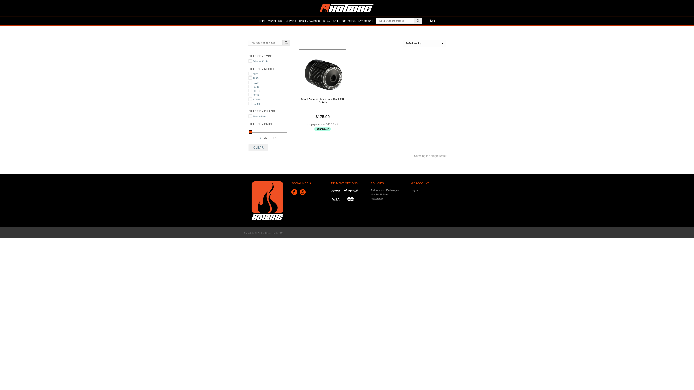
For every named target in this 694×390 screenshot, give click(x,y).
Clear (258, 147)
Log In (414, 190)
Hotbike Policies (380, 194)
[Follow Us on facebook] (294, 192)
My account (365, 21)
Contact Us (348, 21)
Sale (336, 21)
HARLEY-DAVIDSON (309, 21)
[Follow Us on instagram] (303, 192)
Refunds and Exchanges (385, 190)
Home (262, 21)
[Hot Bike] (347, 8)
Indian (326, 21)
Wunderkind (276, 21)
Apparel (291, 21)
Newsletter (377, 198)
